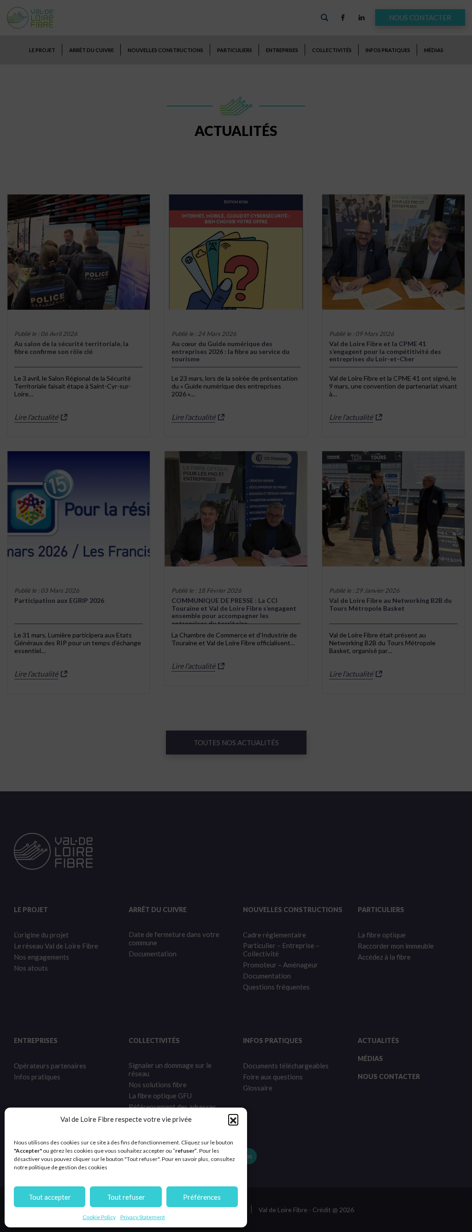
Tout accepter (50, 1197)
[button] (233, 1119)
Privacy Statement (142, 1217)
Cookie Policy (99, 1217)
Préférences (202, 1197)
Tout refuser (126, 1197)
